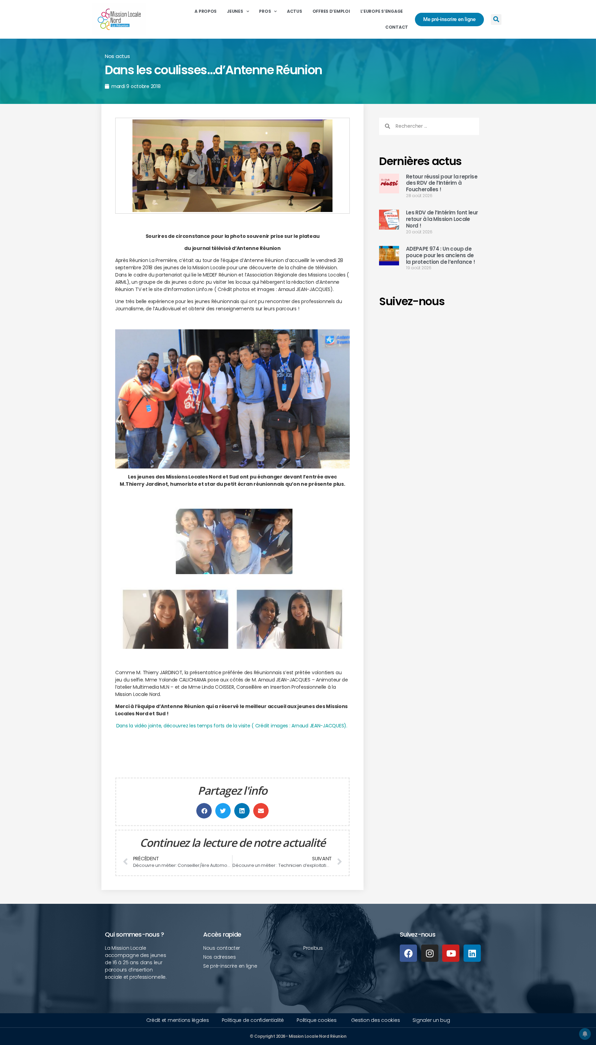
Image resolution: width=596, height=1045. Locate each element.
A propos (206, 11)
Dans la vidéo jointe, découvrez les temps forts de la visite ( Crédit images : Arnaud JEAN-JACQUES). (231, 725)
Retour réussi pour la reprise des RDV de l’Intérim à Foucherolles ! (441, 183)
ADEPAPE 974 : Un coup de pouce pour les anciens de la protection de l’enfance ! (440, 255)
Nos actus (117, 56)
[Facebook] (408, 953)
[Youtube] (450, 953)
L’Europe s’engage (381, 11)
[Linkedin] (472, 953)
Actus (294, 11)
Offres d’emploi (331, 11)
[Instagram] (429, 953)
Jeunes (235, 11)
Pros (265, 11)
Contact (396, 27)
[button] (496, 19)
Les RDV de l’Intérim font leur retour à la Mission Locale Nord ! (442, 219)
